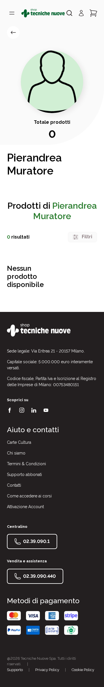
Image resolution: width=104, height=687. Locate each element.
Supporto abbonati (24, 474)
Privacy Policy (47, 670)
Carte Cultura (19, 442)
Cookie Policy (83, 670)
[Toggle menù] (12, 13)
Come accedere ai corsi (29, 496)
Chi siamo (16, 453)
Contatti (14, 485)
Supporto (15, 670)
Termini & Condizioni (26, 463)
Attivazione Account (25, 506)
